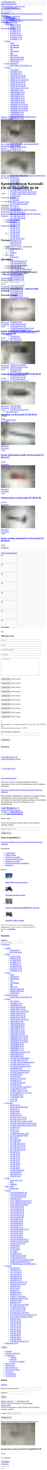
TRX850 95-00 (15, 1294)
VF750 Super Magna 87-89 (20, 1070)
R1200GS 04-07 (16, 967)
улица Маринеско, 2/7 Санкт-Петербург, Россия (10, 758)
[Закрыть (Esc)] (2, 1466)
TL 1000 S (14, 1252)
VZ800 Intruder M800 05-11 (20, 1262)
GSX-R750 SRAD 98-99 (19, 1241)
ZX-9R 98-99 (15, 237)
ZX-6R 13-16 (15, 230)
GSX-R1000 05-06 (17, 279)
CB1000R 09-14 (16, 1005)
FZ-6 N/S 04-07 (16, 1274)
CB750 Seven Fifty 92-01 (19, 1019)
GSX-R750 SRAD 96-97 (19, 1239)
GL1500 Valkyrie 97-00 (18, 1060)
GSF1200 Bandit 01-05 (18, 261)
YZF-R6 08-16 (15, 406)
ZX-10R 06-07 (15, 1142)
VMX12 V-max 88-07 (18, 365)
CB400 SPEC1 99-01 (18, 1009)
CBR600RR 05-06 (17, 114)
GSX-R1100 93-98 (17, 285)
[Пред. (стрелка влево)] (2, 1468)
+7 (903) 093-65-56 (8, 769)
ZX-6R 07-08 (15, 1158)
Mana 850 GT (15, 950)
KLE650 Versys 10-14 (18, 1117)
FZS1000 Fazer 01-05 (18, 1284)
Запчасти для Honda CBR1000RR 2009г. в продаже (22, 908)
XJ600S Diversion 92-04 (19, 367)
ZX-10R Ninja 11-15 (17, 216)
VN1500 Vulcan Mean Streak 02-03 (23, 192)
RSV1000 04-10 (16, 952)
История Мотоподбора (14, 859)
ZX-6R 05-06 (15, 224)
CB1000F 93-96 (16, 1003)
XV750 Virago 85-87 (18, 379)
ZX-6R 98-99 (15, 232)
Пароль (4, 1393)
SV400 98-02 (15, 1245)
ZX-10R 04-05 (15, 208)
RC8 (11, 251)
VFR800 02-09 (15, 149)
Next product (5, 150)
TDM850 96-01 (16, 1292)
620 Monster (14, 977)
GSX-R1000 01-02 (17, 275)
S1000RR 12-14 (16, 971)
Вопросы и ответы (12, 861)
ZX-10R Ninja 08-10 (17, 1146)
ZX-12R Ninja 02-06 (17, 218)
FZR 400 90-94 (15, 1276)
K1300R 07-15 (15, 962)
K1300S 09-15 (15, 964)
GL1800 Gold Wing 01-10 (19, 1064)
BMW (7, 954)
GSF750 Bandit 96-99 (18, 1197)
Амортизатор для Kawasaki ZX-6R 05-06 (21, 497)
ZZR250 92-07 (15, 245)
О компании (10, 853)
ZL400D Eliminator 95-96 (19, 202)
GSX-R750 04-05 (16, 1233)
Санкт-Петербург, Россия (10, 809)
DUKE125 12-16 (16, 1180)
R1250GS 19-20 (16, 969)
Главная (4, 117)
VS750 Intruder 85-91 (18, 326)
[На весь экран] (6, 1466)
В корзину (5, 205)
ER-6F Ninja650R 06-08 (27, 117)
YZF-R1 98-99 (15, 1331)
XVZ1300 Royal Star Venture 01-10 (23, 1315)
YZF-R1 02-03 (15, 1321)
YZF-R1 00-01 (15, 1319)
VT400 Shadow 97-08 (18, 1089)
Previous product (7, 119)
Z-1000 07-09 (15, 196)
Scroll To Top (6, 1405)
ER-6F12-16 (14, 178)
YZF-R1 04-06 (15, 1323)
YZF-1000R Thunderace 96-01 (21, 1317)
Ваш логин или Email (10, 1388)
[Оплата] (2, 931)
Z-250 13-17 (14, 1129)
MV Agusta (9, 255)
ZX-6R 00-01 (15, 1152)
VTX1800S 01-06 (16, 1097)
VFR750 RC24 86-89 (18, 1079)
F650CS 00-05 (15, 956)
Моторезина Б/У (11, 412)
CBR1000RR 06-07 (17, 1026)
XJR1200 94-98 (16, 369)
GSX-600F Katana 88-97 (19, 1205)
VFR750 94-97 (15, 1076)
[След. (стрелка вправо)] (4, 1468)
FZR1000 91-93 (16, 1280)
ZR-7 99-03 (14, 206)
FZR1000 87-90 (16, 1278)
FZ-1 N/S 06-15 (16, 340)
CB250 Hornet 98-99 (17, 1007)
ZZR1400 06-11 (16, 243)
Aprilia (7, 948)
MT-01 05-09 (15, 1288)
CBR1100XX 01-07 (17, 1030)
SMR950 (13, 253)
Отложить (5, 208)
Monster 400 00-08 (17, 989)
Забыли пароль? (7, 1401)
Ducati (7, 973)
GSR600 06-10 (15, 1199)
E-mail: (3, 1413)
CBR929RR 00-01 (17, 1054)
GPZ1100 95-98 (16, 1115)
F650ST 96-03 (15, 958)
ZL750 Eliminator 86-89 (19, 204)
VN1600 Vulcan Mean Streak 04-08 (23, 194)
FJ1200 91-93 (15, 336)
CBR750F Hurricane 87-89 (20, 1052)
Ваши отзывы (10, 855)
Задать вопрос (10, 222)
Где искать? (5, 13)
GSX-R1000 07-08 (17, 1213)
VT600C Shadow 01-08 (19, 1091)
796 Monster (14, 983)
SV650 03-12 (15, 1248)
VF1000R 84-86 (16, 1068)
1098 (12, 975)
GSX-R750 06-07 (16, 1235)
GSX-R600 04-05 (16, 292)
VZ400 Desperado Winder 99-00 (22, 328)
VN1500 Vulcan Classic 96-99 (21, 1121)
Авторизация (10, 1376)
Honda (7, 999)
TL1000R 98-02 (16, 322)
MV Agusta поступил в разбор (15, 895)
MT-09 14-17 (15, 1290)
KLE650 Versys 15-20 (18, 1119)
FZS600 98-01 (15, 1286)
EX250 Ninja (15, 180)
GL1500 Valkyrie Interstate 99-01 (22, 1062)
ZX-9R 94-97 (15, 235)
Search (4, 416)
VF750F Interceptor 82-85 (19, 1072)
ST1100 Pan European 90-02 (20, 1066)
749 (11, 981)
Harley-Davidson (11, 995)
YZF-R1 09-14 (15, 1327)
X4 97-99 (13, 1101)
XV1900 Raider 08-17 (18, 1307)
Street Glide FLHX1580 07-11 (21, 997)
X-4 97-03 (14, 1099)
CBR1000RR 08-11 (17, 1028)
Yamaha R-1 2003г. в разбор (14, 920)
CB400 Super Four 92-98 (19, 1011)
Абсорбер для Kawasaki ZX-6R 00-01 (19, 414)
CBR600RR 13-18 (17, 118)
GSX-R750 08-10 (16, 1237)
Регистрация (27, 1403)
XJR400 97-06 (15, 371)
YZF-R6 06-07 (15, 1335)
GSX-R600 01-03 (16, 1221)
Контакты (9, 865)
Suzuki (7, 1190)
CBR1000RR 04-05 (17, 1024)
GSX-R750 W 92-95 (17, 1243)
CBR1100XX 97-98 (17, 1032)
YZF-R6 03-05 (15, 1333)
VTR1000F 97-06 (16, 1095)
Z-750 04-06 (14, 200)
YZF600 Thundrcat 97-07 (19, 410)
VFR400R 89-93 (16, 1074)
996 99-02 (13, 987)
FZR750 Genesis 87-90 (18, 1282)
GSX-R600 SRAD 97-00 (19, 298)
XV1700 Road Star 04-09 (19, 1305)
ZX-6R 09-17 (15, 228)
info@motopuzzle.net (8, 4)
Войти (4, 1397)
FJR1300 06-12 (15, 338)
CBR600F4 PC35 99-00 (19, 1040)
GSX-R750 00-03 (16, 1231)
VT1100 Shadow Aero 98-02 (20, 1087)
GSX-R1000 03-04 (17, 277)
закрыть (4, 940)
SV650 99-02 (15, 1250)
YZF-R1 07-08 (15, 1325)
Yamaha (8, 1266)
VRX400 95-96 (15, 1085)
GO (2, 631)
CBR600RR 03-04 (17, 1044)
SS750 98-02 (15, 993)
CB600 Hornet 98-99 (17, 1017)
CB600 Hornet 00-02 (17, 1013)
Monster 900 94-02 (17, 991)
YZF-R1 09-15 (15, 1329)
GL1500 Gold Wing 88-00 (19, 1058)
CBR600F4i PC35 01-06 (19, 1042)
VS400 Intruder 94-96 (18, 324)
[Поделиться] (4, 1466)
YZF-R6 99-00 (15, 408)
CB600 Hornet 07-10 (17, 1015)
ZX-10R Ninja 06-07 (17, 212)
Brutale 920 (14, 257)
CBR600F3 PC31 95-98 (19, 1038)
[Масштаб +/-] (9, 1466)
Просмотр (5, 323)
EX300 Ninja (15, 1113)
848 (11, 985)
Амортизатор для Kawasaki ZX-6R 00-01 (21, 374)
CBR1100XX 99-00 (17, 1034)
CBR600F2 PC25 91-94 (19, 1036)
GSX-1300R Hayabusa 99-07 (21, 1203)
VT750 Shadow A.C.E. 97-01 (21, 1093)
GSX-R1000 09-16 (17, 1215)
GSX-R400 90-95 (16, 287)
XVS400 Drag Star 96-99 (19, 381)
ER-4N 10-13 (15, 1105)
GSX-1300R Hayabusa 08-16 (21, 269)
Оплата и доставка (12, 220)
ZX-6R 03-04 (15, 1154)
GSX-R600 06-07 (16, 294)
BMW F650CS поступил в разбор (16, 882)
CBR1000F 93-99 (16, 1021)
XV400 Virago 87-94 (18, 377)
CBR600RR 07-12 (17, 1048)
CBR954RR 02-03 (17, 1056)
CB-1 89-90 (14, 1001)
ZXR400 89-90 (15, 241)
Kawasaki (12, 117)
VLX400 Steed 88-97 (18, 151)
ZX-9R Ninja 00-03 (17, 239)
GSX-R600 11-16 (16, 1227)
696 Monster (14, 979)
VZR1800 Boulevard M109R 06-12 (23, 1264)
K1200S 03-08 (15, 960)
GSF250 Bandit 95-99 (18, 263)
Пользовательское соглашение (17, 863)
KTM (7, 1178)
